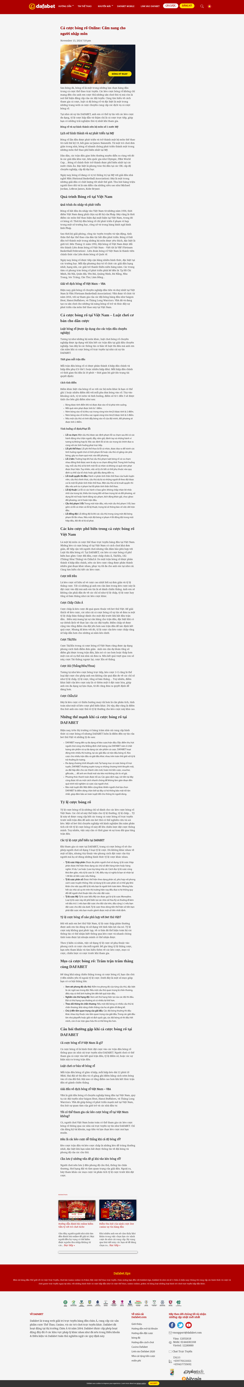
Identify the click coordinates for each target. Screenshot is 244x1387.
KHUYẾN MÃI (104, 6)
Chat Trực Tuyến (182, 1351)
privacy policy (141, 1383)
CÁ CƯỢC (171, 6)
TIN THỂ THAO (85, 6)
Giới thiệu (137, 1324)
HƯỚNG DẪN (64, 6)
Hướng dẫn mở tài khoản (145, 1329)
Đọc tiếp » (69, 1245)
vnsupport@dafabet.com (187, 1332)
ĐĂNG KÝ (187, 6)
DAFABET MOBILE (125, 6)
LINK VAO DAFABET (150, 6)
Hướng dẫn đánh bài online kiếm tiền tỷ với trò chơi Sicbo (75, 1225)
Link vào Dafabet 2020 (143, 1351)
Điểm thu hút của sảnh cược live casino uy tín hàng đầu (116, 1225)
